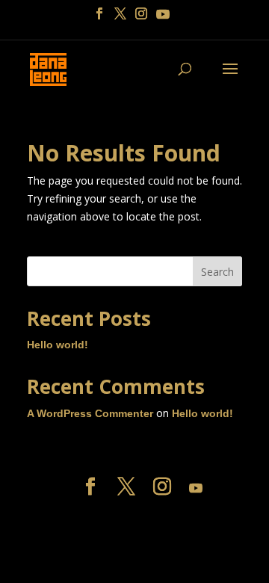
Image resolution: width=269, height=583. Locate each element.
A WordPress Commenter (90, 413)
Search (217, 272)
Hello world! (57, 345)
